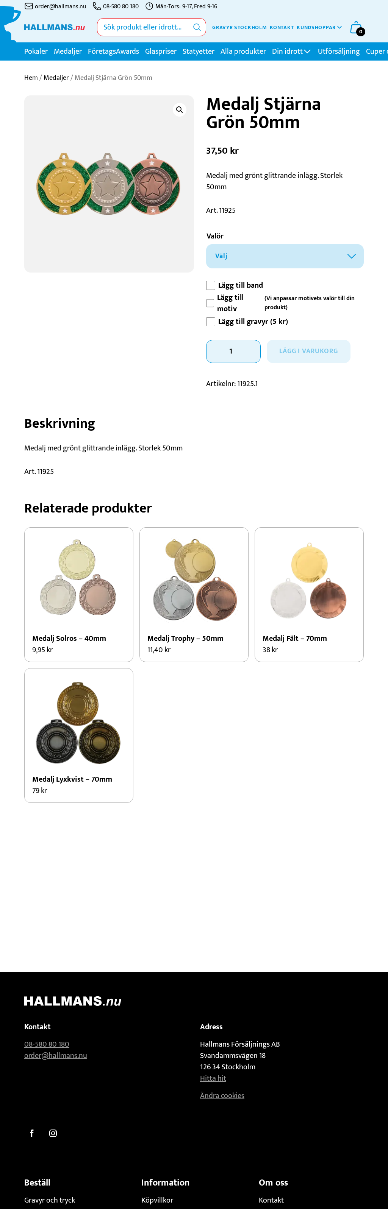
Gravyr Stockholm (239, 27)
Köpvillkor (157, 1200)
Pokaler (36, 51)
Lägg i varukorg (308, 351)
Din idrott (287, 51)
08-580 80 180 (46, 1044)
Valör (215, 236)
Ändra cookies (222, 1095)
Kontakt (282, 27)
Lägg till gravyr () (253, 321)
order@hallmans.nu (55, 1055)
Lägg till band (240, 285)
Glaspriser (161, 51)
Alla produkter (243, 51)
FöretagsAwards (113, 51)
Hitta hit (213, 1078)
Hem (31, 78)
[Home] (54, 27)
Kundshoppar (316, 27)
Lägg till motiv (230, 303)
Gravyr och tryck (49, 1200)
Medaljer (68, 51)
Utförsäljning (339, 51)
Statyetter (198, 51)
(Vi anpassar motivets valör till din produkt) (309, 303)
